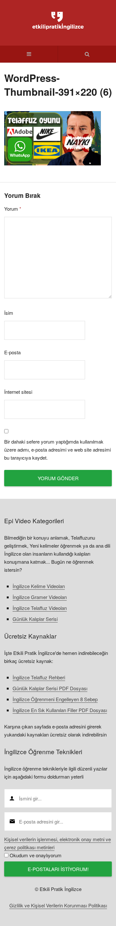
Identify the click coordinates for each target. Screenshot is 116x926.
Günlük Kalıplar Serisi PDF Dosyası (50, 688)
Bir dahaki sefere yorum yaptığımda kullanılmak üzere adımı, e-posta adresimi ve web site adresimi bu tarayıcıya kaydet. (57, 449)
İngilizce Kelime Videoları (39, 586)
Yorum (12, 208)
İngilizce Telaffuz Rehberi (39, 677)
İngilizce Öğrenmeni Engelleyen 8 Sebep (55, 699)
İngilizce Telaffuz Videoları (40, 607)
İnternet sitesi (18, 391)
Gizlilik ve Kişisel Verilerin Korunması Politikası (58, 905)
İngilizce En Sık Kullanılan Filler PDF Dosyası (60, 710)
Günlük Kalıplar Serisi (35, 618)
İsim (8, 312)
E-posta (12, 352)
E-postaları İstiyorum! (58, 869)
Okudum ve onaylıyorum (36, 855)
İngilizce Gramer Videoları (40, 597)
